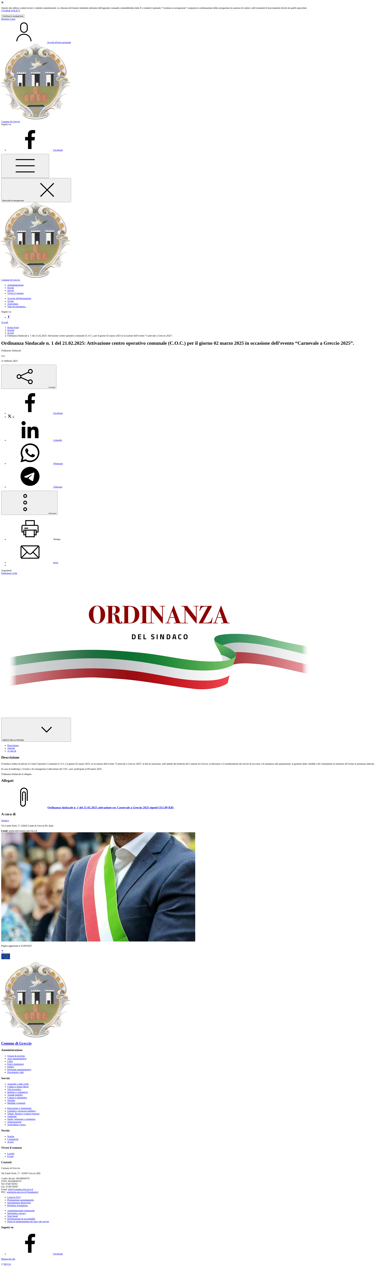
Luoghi (10, 1153)
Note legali (12, 1216)
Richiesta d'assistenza (17, 1205)
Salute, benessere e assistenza (21, 1119)
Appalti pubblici (15, 1095)
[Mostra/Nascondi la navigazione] (25, 166)
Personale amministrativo (19, 1069)
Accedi (4, 322)
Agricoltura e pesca (16, 1124)
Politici (10, 1067)
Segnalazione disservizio (19, 1202)
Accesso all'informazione (19, 298)
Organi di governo (16, 1056)
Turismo (11, 1100)
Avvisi (10, 333)
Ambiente (12, 1116)
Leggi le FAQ (14, 1197)
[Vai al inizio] (2, 951)
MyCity (7, 1264)
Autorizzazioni (14, 1122)
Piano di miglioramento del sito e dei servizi (28, 1221)
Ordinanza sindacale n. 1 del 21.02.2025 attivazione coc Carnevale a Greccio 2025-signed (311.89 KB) (110, 807)
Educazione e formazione (19, 1108)
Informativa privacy (16, 1213)
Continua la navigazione (12, 16)
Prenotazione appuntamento (20, 1200)
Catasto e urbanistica (17, 1097)
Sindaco (5, 820)
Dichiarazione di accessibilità (21, 1218)
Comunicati (12, 1139)
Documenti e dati (15, 1072)
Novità (10, 330)
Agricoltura (12, 304)
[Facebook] (8, 317)
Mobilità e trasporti (16, 1103)
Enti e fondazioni (15, 1064)
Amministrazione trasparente (21, 1210)
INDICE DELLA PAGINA (13, 740)
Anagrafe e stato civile (18, 1084)
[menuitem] (35, 413)
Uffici (10, 1061)
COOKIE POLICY (10, 10)
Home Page (12, 327)
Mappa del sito (8, 1259)
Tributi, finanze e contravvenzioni (23, 1113)
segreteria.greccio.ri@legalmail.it (22, 1192)
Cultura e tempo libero (18, 1086)
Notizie (10, 1136)
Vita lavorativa (14, 1089)
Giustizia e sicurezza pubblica (21, 1111)
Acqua (10, 301)
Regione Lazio (8, 19)
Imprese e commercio (17, 1092)
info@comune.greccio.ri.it (20, 1189)
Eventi (10, 1156)
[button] (15, 285)
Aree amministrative (17, 1058)
